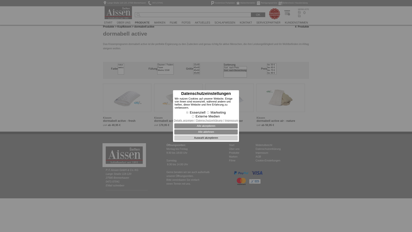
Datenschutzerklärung (209, 120)
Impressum (231, 120)
